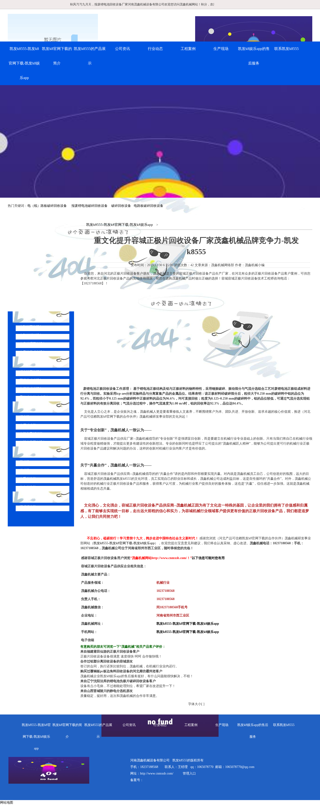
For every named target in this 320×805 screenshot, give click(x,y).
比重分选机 (28, 478)
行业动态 (155, 49)
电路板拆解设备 (31, 335)
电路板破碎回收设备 (148, 206)
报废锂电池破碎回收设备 (89, 206)
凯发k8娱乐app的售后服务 (254, 56)
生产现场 (220, 49)
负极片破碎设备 (31, 388)
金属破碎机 (28, 425)
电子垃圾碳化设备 (33, 352)
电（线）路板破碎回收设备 (47, 206)
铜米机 (25, 417)
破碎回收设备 (121, 206)
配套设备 (30, 452)
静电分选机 (28, 487)
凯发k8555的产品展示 (90, 56)
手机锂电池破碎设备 (34, 397)
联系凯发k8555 (286, 49)
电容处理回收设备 (33, 343)
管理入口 (189, 773)
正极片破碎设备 (31, 380)
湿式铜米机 (28, 507)
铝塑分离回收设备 (33, 442)
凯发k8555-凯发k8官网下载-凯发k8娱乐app (24, 63)
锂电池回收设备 (31, 372)
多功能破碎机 (34, 497)
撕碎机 (25, 462)
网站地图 (6, 802)
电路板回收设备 (31, 327)
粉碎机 (25, 470)
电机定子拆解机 (31, 433)
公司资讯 (122, 49)
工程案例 (188, 49)
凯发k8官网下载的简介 (57, 56)
